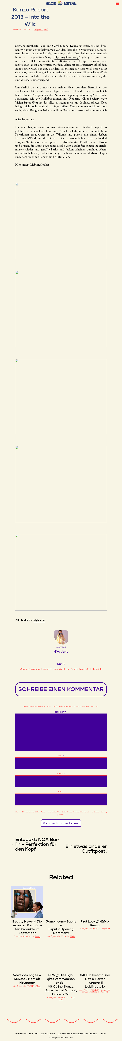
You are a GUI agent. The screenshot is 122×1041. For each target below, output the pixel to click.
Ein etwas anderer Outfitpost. (86, 848)
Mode (46, 30)
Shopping (93, 992)
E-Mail (61, 774)
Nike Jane (17, 30)
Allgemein (38, 30)
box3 (61, 1000)
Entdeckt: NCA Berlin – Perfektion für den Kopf (37, 844)
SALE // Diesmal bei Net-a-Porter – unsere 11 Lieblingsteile (95, 980)
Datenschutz (48, 1034)
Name (61, 756)
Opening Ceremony (30, 669)
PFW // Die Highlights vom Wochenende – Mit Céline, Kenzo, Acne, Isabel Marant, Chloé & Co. (61, 984)
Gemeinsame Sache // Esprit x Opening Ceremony (61, 927)
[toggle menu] (117, 3)
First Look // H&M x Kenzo (95, 923)
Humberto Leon (49, 669)
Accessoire (105, 990)
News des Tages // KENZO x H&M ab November (27, 979)
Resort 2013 (84, 669)
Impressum (20, 1034)
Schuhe (85, 992)
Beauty (37, 936)
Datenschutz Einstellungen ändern (77, 1034)
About (103, 1034)
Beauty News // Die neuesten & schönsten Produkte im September (27, 927)
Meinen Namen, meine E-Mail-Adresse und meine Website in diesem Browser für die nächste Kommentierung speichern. (61, 813)
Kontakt (33, 1034)
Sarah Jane (52, 936)
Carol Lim (64, 669)
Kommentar (61, 712)
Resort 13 (97, 669)
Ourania (17, 936)
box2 (105, 992)
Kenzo (74, 669)
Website (61, 792)
